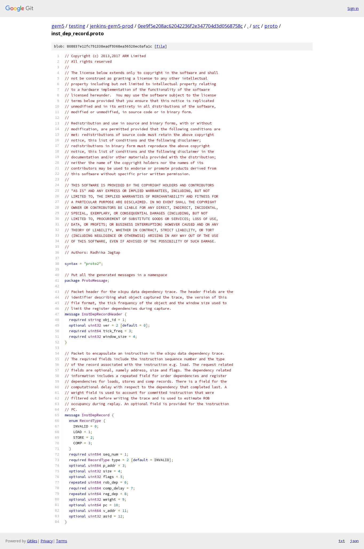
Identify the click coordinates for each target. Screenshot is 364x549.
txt (341, 540)
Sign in (353, 8)
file (160, 46)
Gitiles (32, 540)
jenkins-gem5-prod (111, 26)
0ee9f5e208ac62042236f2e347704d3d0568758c (190, 26)
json (354, 540)
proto (271, 26)
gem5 (57, 26)
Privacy (47, 540)
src (256, 26)
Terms (61, 540)
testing (77, 26)
